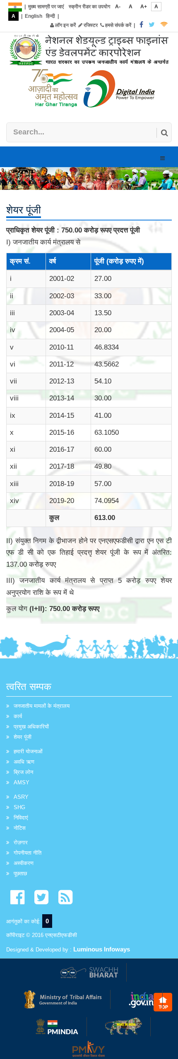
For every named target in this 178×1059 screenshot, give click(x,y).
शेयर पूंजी (22, 737)
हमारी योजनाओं (28, 751)
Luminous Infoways (101, 949)
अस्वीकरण (24, 863)
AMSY (21, 782)
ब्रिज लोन (23, 772)
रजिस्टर (90, 25)
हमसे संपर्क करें (117, 25)
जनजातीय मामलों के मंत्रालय (42, 706)
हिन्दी (50, 16)
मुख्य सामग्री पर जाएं (46, 7)
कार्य (18, 716)
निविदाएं (21, 818)
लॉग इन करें (65, 25)
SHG (19, 807)
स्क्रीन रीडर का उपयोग (89, 7)
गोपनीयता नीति (27, 853)
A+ (143, 7)
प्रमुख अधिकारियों (31, 727)
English (33, 16)
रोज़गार (21, 842)
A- (117, 7)
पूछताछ (20, 873)
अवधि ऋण (24, 762)
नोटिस (20, 828)
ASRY (21, 797)
